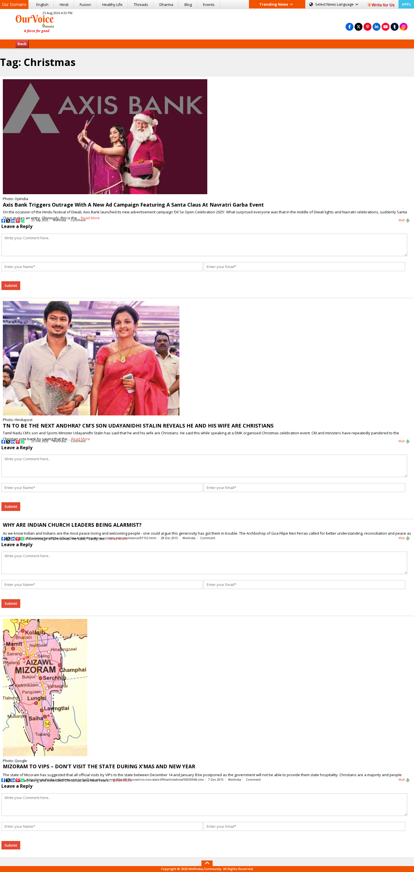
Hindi (64, 4)
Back (21, 43)
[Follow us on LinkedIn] (376, 26)
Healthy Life (112, 4)
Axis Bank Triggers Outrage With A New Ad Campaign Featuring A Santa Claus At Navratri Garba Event (133, 204)
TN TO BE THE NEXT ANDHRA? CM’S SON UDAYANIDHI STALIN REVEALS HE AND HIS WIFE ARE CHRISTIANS (138, 425)
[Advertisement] (207, 23)
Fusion (85, 4)
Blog (188, 4)
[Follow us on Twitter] (358, 26)
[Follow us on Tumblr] (395, 26)
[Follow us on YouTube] (385, 26)
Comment (78, 220)
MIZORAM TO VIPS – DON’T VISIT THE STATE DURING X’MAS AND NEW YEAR (99, 766)
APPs (406, 4)
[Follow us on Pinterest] (367, 26)
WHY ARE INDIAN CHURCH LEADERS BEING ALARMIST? (72, 524)
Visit (402, 220)
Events (209, 4)
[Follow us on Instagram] (404, 26)
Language (335, 4)
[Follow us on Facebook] (349, 26)
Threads (141, 4)
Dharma (166, 4)
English (42, 4)
